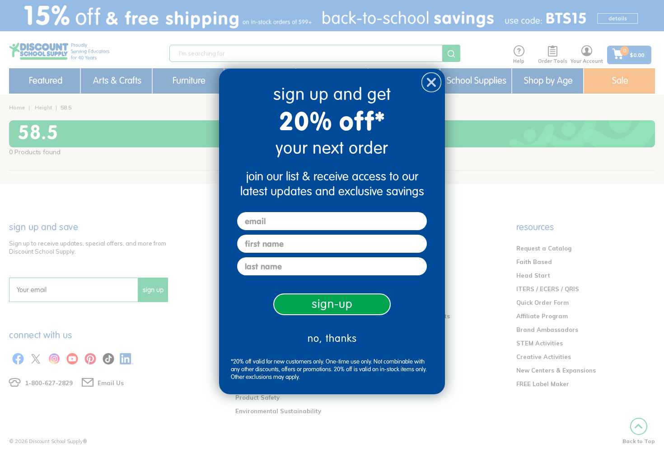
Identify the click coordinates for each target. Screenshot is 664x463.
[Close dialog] (431, 82)
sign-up (332, 304)
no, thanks (332, 338)
